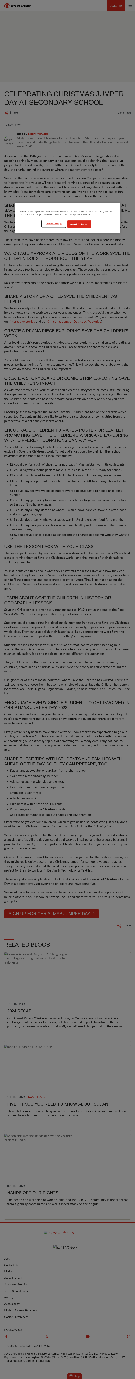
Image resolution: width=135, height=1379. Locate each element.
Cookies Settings (54, 224)
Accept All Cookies (79, 224)
